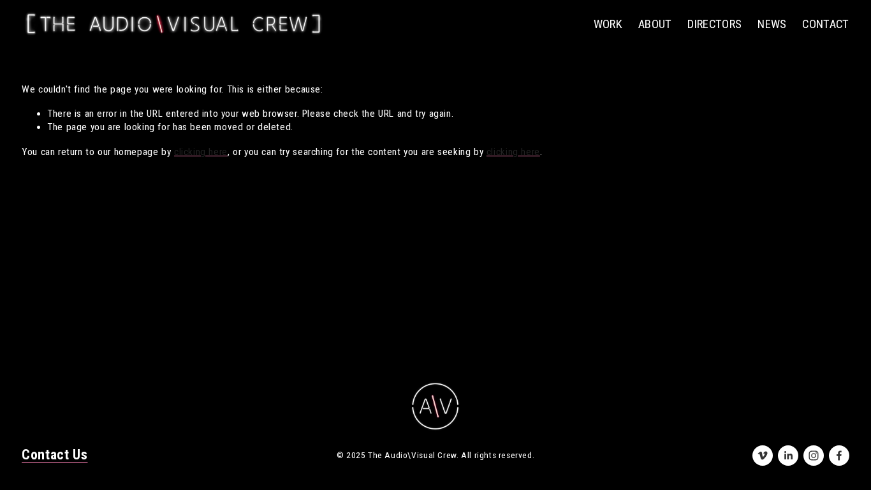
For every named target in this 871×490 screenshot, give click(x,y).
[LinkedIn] (788, 455)
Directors (714, 24)
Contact (825, 24)
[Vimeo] (762, 455)
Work (608, 24)
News (772, 24)
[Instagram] (813, 455)
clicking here (201, 152)
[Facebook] (839, 455)
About (655, 24)
